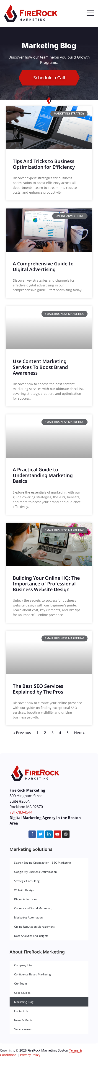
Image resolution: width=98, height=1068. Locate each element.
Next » (79, 732)
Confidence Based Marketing (32, 974)
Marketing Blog (24, 1002)
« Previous (22, 732)
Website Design (24, 890)
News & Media (23, 1020)
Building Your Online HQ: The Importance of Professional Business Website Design (46, 584)
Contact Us (21, 1011)
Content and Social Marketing (33, 908)
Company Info (23, 965)
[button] (90, 13)
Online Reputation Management (34, 927)
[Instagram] (66, 834)
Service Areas (23, 1029)
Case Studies (22, 993)
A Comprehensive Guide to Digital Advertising (43, 266)
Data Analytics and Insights (31, 936)
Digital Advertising (25, 899)
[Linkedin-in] (49, 834)
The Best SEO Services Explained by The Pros (38, 689)
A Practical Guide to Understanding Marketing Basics (43, 475)
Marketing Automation (28, 917)
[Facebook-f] (32, 834)
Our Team (20, 983)
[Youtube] (57, 834)
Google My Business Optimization (35, 872)
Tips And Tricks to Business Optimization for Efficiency (44, 164)
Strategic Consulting (27, 881)
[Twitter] (40, 834)
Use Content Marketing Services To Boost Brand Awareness (40, 367)
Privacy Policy (30, 1055)
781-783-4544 (21, 812)
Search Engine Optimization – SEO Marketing (42, 863)
